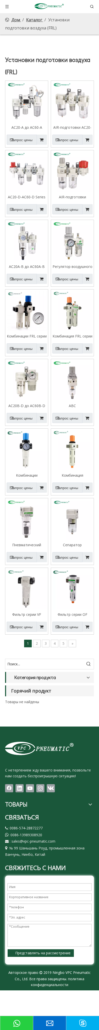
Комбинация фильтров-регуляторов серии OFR (72, 475)
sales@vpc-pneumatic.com (33, 841)
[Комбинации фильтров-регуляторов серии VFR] (27, 449)
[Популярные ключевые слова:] (89, 664)
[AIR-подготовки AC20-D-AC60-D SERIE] (72, 101)
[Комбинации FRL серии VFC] (27, 310)
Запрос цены (21, 140)
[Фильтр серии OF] (72, 588)
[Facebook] (9, 788)
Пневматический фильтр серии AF (26, 544)
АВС (72, 405)
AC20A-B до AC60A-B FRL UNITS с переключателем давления (27, 266)
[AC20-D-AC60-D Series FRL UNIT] (27, 171)
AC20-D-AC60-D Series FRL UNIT (26, 197)
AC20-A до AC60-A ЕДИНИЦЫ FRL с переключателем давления (26, 127)
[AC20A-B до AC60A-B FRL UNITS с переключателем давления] (27, 240)
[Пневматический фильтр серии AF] (27, 519)
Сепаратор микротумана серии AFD (72, 544)
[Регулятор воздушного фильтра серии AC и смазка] (72, 240)
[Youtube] (30, 788)
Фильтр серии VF (26, 614)
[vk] (51, 788)
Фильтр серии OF (72, 614)
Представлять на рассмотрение (43, 953)
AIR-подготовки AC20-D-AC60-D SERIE (72, 127)
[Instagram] (40, 788)
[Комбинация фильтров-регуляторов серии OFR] (72, 449)
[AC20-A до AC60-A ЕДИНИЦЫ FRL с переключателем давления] (27, 101)
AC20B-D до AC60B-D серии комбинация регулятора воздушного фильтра (26, 405)
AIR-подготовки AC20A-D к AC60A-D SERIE (72, 197)
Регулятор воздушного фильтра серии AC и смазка (72, 266)
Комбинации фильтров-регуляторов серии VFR (26, 475)
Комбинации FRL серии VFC (27, 336)
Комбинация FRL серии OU (72, 336)
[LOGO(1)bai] (39, 748)
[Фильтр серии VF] (27, 588)
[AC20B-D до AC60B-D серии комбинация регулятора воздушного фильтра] (27, 380)
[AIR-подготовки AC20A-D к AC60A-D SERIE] (72, 171)
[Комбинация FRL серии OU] (72, 310)
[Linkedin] (19, 788)
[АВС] (72, 380)
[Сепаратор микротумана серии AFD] (72, 519)
